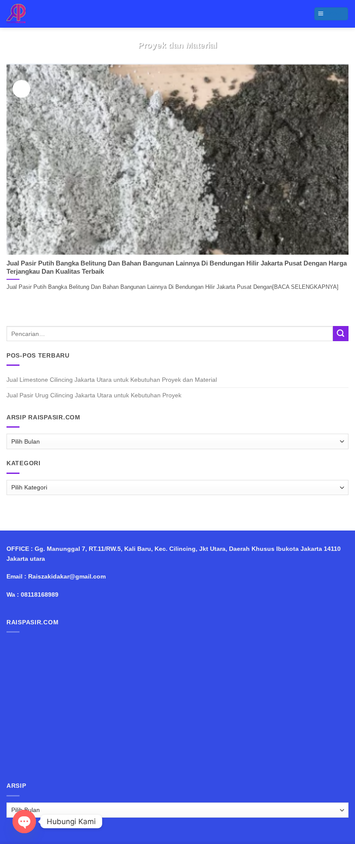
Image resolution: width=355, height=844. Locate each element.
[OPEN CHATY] (24, 821)
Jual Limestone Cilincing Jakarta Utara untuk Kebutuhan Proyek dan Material (111, 379)
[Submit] (341, 334)
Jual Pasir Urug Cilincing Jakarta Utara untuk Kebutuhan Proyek (93, 395)
